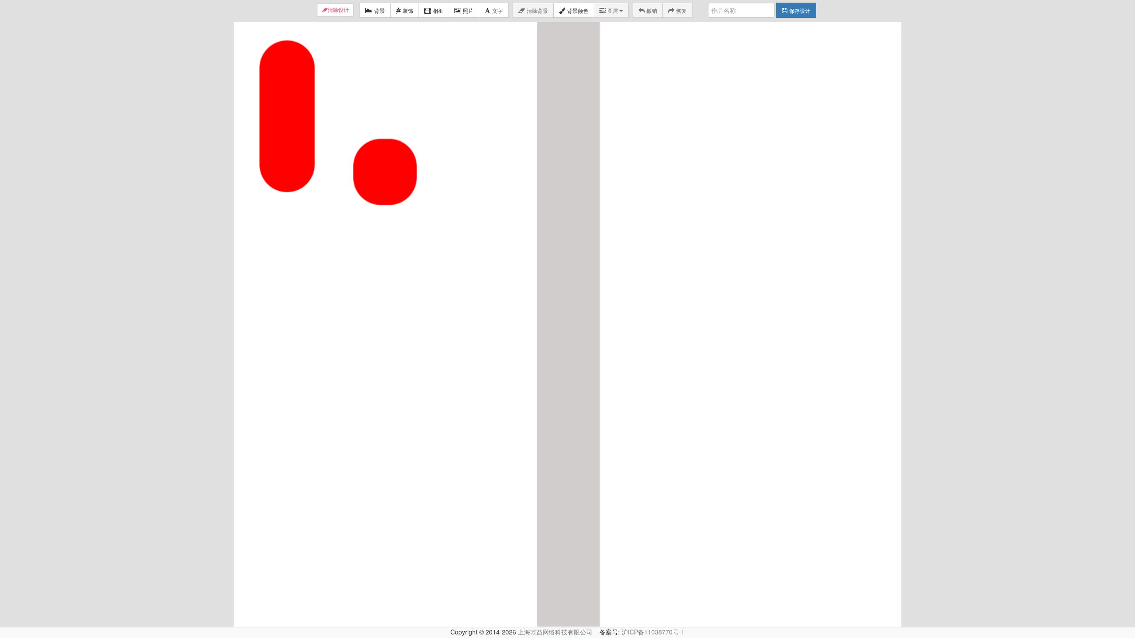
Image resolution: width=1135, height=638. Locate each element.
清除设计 (338, 10)
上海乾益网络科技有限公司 (555, 631)
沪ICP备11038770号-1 (653, 631)
